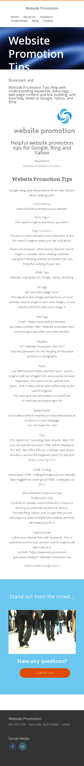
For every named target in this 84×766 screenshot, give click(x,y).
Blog (35, 21)
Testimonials (19, 21)
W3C (41, 484)
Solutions (46, 17)
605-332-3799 (17, 724)
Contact (48, 21)
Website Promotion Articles (41, 166)
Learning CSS (45, 460)
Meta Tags (41, 217)
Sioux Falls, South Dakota (43, 724)
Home (15, 17)
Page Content (41, 231)
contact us (45, 673)
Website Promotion (42, 8)
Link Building (41, 204)
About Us (29, 17)
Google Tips (50, 566)
